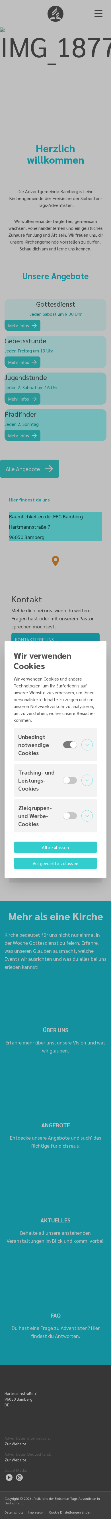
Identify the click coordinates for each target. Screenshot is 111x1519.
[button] (55, 744)
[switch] (70, 744)
